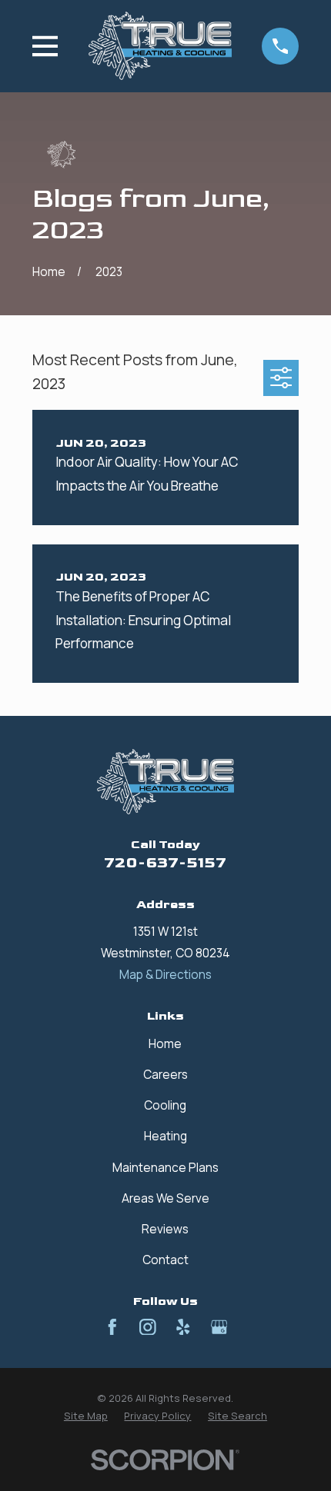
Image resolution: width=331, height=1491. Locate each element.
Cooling (165, 1105)
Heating (165, 1136)
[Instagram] (147, 1327)
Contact (165, 1260)
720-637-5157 (165, 863)
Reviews (165, 1229)
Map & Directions (165, 975)
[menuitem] (86, 1416)
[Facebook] (112, 1327)
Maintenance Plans (165, 1168)
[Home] (160, 46)
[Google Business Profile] (219, 1327)
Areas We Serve (165, 1198)
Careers (165, 1075)
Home (165, 1044)
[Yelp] (183, 1327)
